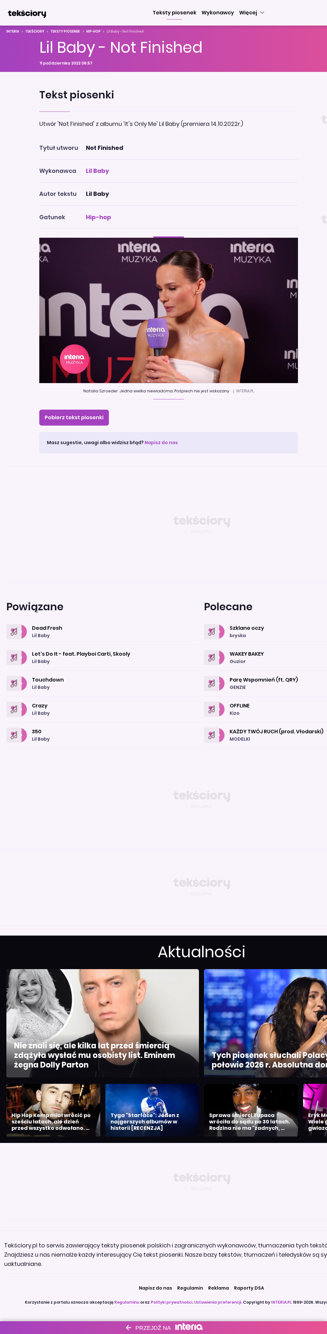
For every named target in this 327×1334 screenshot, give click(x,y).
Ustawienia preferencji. (218, 1302)
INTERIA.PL (281, 1302)
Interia (12, 31)
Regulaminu (126, 1302)
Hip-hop (93, 31)
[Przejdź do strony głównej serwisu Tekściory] (27, 13)
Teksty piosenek (65, 31)
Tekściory (34, 31)
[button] (174, 12)
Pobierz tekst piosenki (74, 417)
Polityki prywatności (171, 1302)
